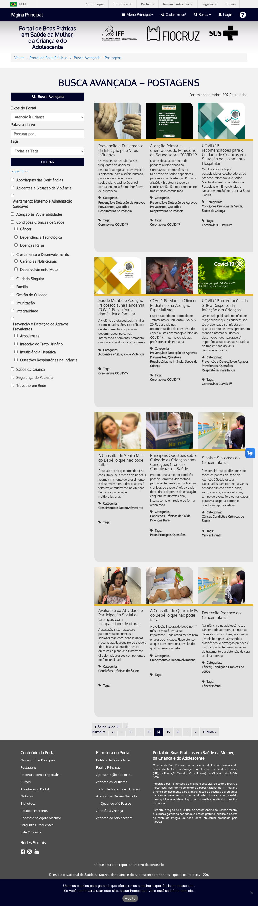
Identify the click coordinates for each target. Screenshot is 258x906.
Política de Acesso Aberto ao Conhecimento (209, 810)
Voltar (19, 58)
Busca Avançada (50, 96)
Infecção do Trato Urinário (41, 344)
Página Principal (27, 14)
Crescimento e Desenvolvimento (42, 254)
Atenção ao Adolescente (114, 818)
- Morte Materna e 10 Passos (120, 789)
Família (22, 287)
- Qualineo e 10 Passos (115, 803)
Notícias (27, 796)
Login (227, 14)
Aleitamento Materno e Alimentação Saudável (42, 203)
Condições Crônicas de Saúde (40, 222)
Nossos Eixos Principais (38, 760)
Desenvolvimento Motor (39, 269)
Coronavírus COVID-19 (113, 224)
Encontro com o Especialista (41, 775)
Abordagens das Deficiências (39, 180)
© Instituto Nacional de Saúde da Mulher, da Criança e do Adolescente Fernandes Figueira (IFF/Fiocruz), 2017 (129, 875)
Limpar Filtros (20, 171)
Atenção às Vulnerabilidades (39, 214)
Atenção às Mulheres (111, 782)
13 (149, 732)
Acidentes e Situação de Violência (44, 188)
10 (130, 732)
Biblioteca (28, 803)
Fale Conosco (31, 832)
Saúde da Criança (30, 369)
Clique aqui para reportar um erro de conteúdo (129, 865)
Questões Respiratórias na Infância (49, 360)
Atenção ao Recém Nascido (116, 796)
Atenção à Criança (109, 811)
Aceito (130, 898)
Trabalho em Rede (31, 385)
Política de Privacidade (113, 760)
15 (168, 732)
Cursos (26, 782)
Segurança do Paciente (35, 377)
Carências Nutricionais (38, 261)
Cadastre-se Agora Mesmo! (41, 818)
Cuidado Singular (30, 279)
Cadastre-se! (176, 14)
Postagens (28, 767)
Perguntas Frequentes (37, 825)
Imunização (25, 303)
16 (177, 732)
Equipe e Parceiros (34, 811)
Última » (210, 732)
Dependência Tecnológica (41, 237)
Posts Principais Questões (168, 535)
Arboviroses (29, 336)
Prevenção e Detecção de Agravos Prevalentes (41, 326)
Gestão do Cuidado (31, 295)
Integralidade (27, 311)
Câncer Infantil (211, 535)
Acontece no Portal (35, 789)
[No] (251, 892)
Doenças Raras (32, 245)
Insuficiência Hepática (38, 352)
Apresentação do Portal (114, 775)
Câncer (25, 229)
